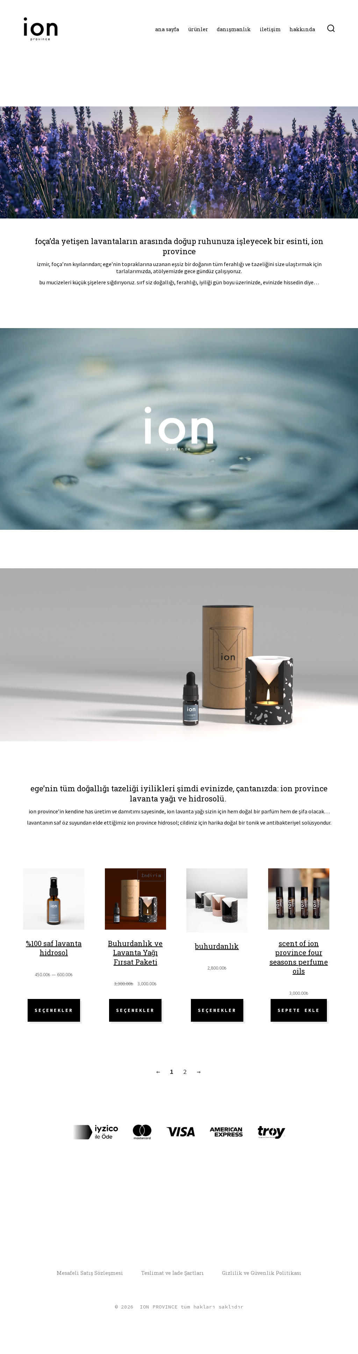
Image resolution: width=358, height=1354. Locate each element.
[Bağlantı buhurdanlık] (217, 903)
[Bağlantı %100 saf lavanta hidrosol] (53, 901)
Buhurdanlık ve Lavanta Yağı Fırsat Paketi (135, 952)
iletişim (270, 29)
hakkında (302, 29)
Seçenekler (54, 1010)
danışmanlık (234, 29)
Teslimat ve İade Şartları (172, 1273)
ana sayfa (167, 29)
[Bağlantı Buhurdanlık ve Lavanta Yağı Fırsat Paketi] (135, 901)
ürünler (198, 29)
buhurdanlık (217, 946)
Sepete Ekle (299, 1010)
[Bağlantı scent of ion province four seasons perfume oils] (298, 901)
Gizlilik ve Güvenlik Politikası (261, 1273)
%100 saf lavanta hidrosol (53, 948)
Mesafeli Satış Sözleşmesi (90, 1273)
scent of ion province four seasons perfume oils (299, 957)
